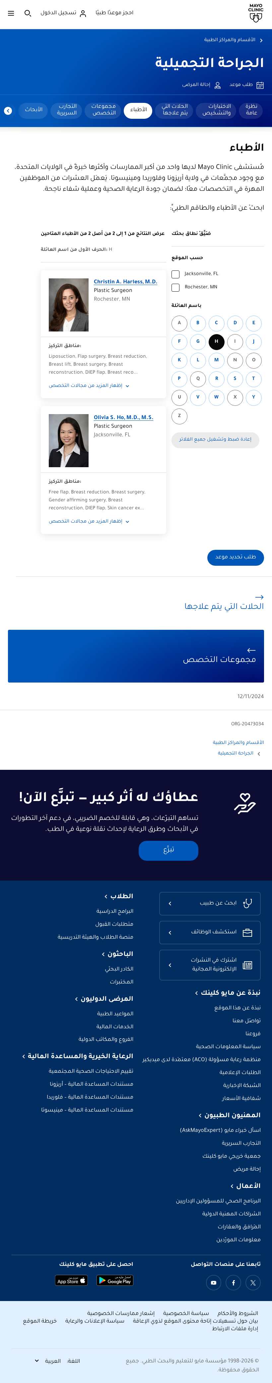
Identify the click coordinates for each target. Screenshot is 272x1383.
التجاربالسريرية (67, 110)
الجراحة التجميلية (209, 65)
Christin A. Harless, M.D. (126, 282)
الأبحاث (33, 110)
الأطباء (138, 110)
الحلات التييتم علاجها (175, 110)
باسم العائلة (186, 306)
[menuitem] (251, 110)
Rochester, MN (201, 287)
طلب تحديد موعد (235, 557)
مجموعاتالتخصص (103, 110)
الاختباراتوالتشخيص (216, 110)
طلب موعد (241, 85)
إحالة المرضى (196, 85)
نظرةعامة (251, 110)
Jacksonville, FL (201, 274)
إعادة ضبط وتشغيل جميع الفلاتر (215, 440)
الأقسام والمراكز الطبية (229, 40)
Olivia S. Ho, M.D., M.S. (124, 418)
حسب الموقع (187, 258)
